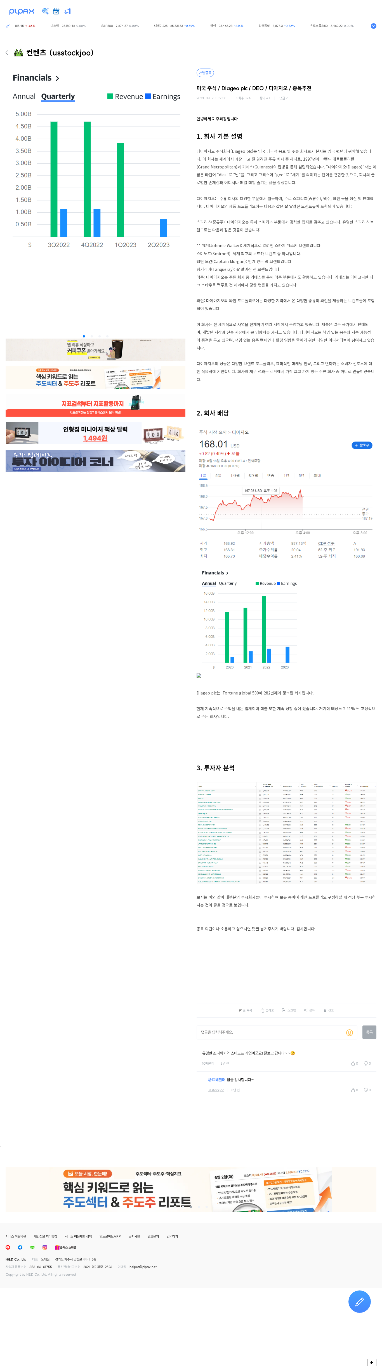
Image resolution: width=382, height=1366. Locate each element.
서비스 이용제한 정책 (78, 1236)
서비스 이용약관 (16, 1236)
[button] (84, 336)
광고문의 (153, 1236)
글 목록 (247, 1010)
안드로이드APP (110, 1236)
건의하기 (172, 1236)
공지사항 (134, 1236)
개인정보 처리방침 (45, 1236)
